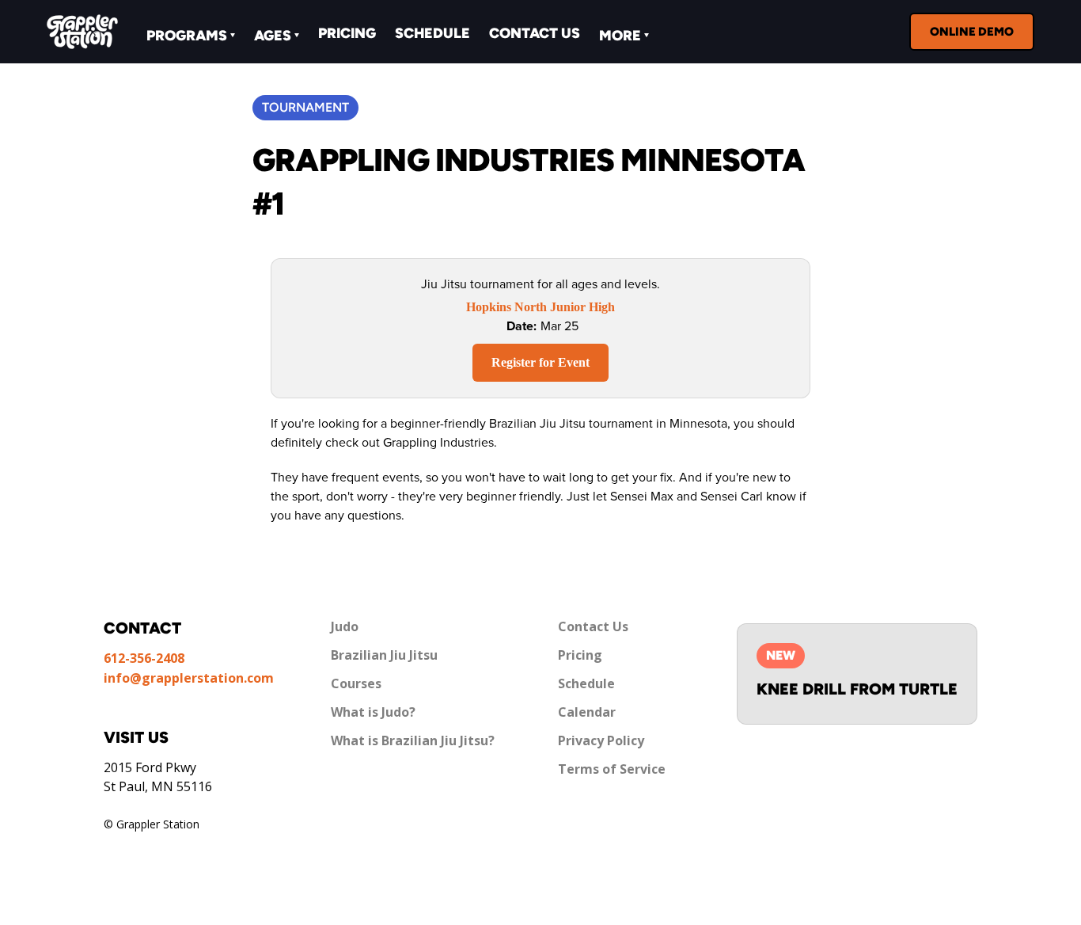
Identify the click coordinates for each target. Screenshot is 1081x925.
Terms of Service (612, 769)
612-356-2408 (144, 658)
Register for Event (540, 362)
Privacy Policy (601, 740)
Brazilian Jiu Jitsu (384, 655)
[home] (82, 31)
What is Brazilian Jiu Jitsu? (413, 740)
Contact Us (534, 33)
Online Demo (972, 32)
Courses (356, 683)
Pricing (347, 33)
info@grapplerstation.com (189, 678)
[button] (190, 33)
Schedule (432, 33)
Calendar (587, 712)
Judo (344, 626)
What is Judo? (373, 712)
